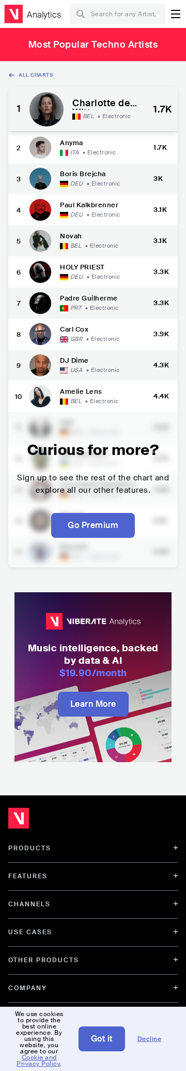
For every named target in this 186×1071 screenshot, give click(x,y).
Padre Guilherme (89, 298)
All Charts (36, 75)
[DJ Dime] (40, 365)
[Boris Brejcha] (40, 178)
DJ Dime (74, 360)
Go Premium (93, 525)
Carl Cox (74, 329)
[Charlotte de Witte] (46, 109)
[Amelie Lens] (40, 396)
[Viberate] (13, 14)
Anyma (71, 142)
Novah (71, 236)
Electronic (116, 116)
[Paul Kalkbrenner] (40, 209)
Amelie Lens (81, 391)
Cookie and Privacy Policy (38, 1060)
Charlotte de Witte (101, 104)
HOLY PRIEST (82, 267)
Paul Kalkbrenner (89, 205)
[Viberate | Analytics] (67, 820)
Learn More (93, 703)
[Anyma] (40, 147)
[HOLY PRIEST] (40, 272)
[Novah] (40, 241)
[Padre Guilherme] (40, 303)
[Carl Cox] (40, 334)
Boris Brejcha (83, 173)
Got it (102, 1038)
